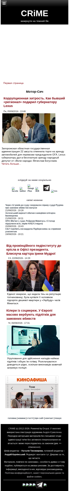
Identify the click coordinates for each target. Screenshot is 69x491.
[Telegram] (46, 191)
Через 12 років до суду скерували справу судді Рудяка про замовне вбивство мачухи (34, 206)
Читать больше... (11, 163)
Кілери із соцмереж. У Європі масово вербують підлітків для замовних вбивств (31, 314)
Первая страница (13, 83)
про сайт (39, 418)
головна (12, 418)
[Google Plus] (30, 191)
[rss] (54, 191)
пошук (58, 418)
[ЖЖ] (38, 191)
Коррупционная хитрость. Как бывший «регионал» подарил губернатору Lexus (34, 102)
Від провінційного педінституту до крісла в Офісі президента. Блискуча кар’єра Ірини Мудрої (33, 249)
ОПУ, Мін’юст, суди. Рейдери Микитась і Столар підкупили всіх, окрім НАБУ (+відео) (30, 222)
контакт (49, 418)
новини (21, 418)
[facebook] (15, 191)
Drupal (46, 428)
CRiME (34, 13)
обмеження (34, 447)
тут (47, 454)
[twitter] (23, 191)
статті (30, 418)
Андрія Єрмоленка (52, 432)
